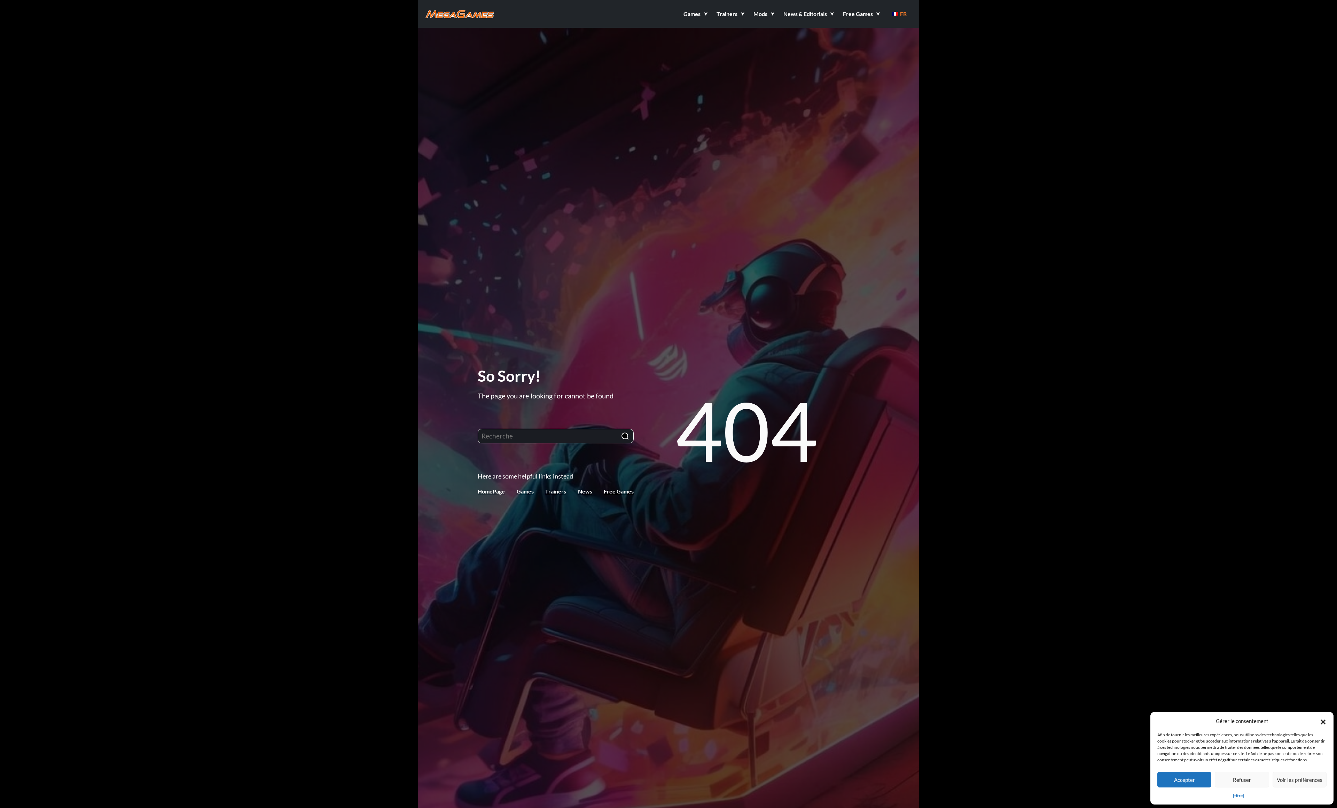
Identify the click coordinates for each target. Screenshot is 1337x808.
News (585, 491)
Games (525, 491)
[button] (1323, 720)
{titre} (1238, 795)
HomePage (491, 491)
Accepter (1184, 780)
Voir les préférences (1299, 780)
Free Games (619, 491)
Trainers (555, 491)
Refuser (1242, 780)
